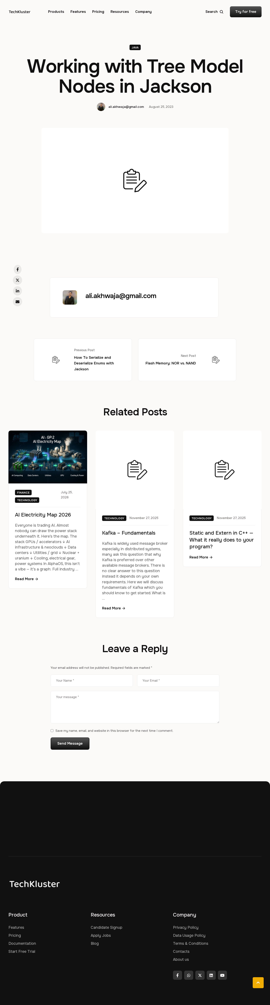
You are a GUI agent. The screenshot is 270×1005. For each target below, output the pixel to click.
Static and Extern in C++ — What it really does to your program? (221, 540)
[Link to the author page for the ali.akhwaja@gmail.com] (101, 107)
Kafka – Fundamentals (128, 533)
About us (181, 959)
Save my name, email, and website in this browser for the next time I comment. (114, 731)
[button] (214, 12)
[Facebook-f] (177, 975)
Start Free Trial (21, 951)
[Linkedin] (211, 975)
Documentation (22, 943)
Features (16, 927)
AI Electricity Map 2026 (43, 515)
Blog (95, 943)
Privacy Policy (185, 927)
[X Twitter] (17, 280)
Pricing (14, 935)
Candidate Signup (106, 927)
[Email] (17, 301)
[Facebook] (18, 269)
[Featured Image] (47, 457)
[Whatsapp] (188, 975)
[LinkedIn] (17, 291)
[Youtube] (222, 975)
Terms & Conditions (190, 943)
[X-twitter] (199, 975)
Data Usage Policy (189, 935)
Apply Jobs (101, 935)
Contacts (181, 951)
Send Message (70, 743)
